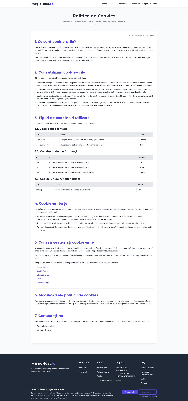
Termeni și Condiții (148, 368)
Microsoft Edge (43, 283)
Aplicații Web (102, 368)
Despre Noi (122, 4)
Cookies (144, 383)
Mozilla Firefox (42, 271)
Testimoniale (134, 4)
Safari (39, 279)
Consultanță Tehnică (104, 380)
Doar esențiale (147, 392)
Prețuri (145, 4)
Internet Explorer (43, 275)
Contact (153, 4)
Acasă (104, 4)
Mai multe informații (149, 397)
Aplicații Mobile (103, 372)
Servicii (112, 4)
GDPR (143, 379)
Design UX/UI (102, 376)
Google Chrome (43, 267)
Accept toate (130, 392)
